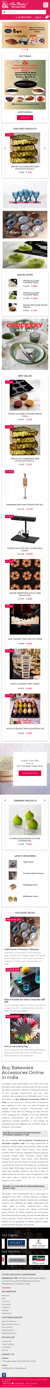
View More (6, 1288)
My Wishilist (6, 1347)
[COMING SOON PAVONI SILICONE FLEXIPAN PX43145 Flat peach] (25, 819)
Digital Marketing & (9, 1385)
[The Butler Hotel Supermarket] (25, 5)
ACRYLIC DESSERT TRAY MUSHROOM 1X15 (25, 729)
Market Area (7, 1313)
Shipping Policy (8, 1330)
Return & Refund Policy (11, 1324)
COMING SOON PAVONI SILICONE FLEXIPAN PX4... (25, 839)
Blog (4, 1298)
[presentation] (5, 148)
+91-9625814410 (20, 1368)
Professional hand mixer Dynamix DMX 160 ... (25, 168)
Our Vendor (6, 1304)
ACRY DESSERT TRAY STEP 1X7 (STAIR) (25, 639)
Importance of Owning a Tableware (21, 949)
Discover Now (29, 773)
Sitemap (5, 1310)
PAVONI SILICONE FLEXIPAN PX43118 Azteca (25, 415)
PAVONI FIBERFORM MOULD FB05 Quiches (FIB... (25, 594)
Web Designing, (31, 1383)
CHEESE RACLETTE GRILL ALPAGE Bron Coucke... (25, 549)
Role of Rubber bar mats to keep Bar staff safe (24, 1001)
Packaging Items (30, 885)
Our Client (6, 1301)
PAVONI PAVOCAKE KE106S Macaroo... (35, 306)
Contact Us (6, 1307)
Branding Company (25, 1385)
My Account (6, 1341)
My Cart (5, 1350)
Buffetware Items (30, 896)
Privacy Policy (7, 1327)
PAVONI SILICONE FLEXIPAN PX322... (31, 282)
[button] (22, 49)
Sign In (38, 17)
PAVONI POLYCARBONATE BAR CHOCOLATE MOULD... (25, 460)
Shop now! (25, 118)
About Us (5, 1295)
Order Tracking (8, 1344)
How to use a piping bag (16, 1046)
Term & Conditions (9, 1321)
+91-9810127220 (24, 17)
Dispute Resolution (9, 1333)
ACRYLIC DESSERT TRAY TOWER (25, 684)
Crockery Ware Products (33, 873)
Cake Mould (28, 862)
